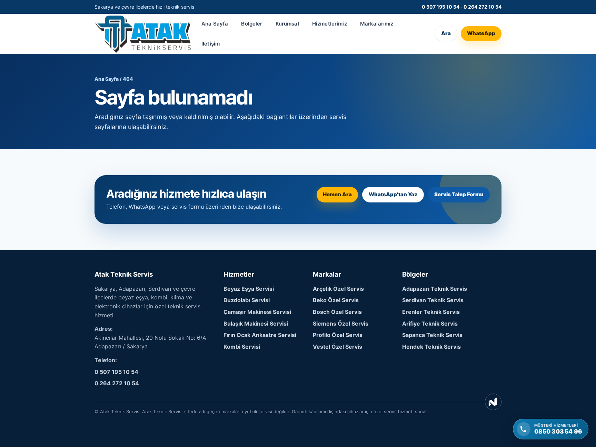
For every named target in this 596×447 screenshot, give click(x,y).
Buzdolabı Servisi (246, 300)
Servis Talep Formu (459, 194)
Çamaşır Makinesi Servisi (257, 311)
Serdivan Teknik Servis (433, 300)
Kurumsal (287, 23)
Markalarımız (377, 23)
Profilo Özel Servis (337, 334)
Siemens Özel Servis (340, 323)
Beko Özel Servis (336, 300)
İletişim (210, 43)
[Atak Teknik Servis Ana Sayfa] (143, 33)
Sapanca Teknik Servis (432, 334)
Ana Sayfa (214, 23)
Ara (446, 33)
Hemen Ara (337, 194)
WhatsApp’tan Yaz (393, 194)
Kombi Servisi (241, 346)
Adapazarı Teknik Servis (434, 288)
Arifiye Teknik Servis (430, 323)
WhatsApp (481, 33)
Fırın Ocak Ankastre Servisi (259, 334)
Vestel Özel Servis (337, 346)
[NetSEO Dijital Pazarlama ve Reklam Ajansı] (493, 402)
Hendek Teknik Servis (431, 346)
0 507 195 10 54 (440, 7)
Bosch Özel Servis (337, 311)
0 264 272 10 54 (482, 7)
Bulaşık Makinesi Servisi (255, 323)
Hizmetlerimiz (329, 23)
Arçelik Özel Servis (338, 288)
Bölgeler (251, 23)
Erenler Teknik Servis (431, 311)
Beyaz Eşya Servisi (248, 288)
